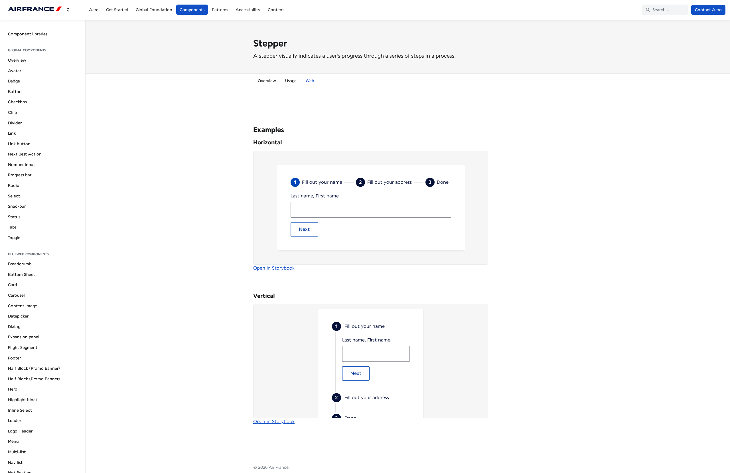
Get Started (117, 9)
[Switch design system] (68, 10)
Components (192, 9)
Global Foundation (154, 9)
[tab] (267, 81)
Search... (660, 9)
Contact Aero (708, 9)
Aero (94, 9)
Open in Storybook (274, 268)
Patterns (220, 9)
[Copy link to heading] (250, 129)
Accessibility (248, 9)
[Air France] (35, 9)
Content (276, 9)
